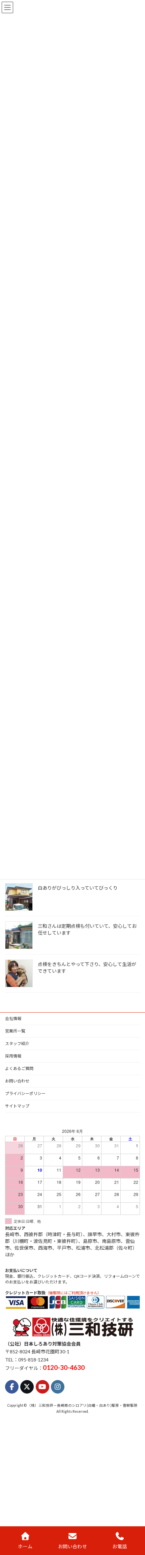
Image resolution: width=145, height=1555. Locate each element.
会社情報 (13, 1018)
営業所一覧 (15, 1031)
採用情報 (13, 1056)
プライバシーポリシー (25, 1093)
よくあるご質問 (19, 1068)
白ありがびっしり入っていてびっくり (78, 888)
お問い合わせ (17, 1081)
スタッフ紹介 (17, 1043)
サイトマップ (17, 1105)
